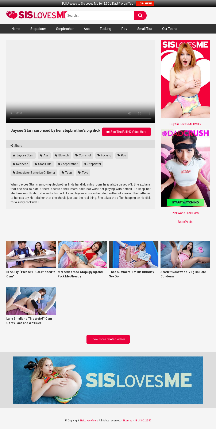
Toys (84, 172)
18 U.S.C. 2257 (142, 420)
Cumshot (84, 155)
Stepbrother (65, 29)
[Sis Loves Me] (38, 15)
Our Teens (169, 29)
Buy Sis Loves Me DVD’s (185, 124)
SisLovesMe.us (89, 420)
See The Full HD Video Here (128, 131)
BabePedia (185, 221)
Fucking (105, 29)
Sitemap (127, 420)
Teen (68, 172)
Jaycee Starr (25, 155)
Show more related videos (108, 339)
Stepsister (38, 29)
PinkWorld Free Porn (185, 213)
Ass (87, 29)
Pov (124, 29)
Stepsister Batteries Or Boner (35, 172)
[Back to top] (202, 416)
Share (18, 145)
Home (15, 29)
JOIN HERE (145, 3)
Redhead (22, 164)
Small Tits (144, 29)
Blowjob (63, 155)
